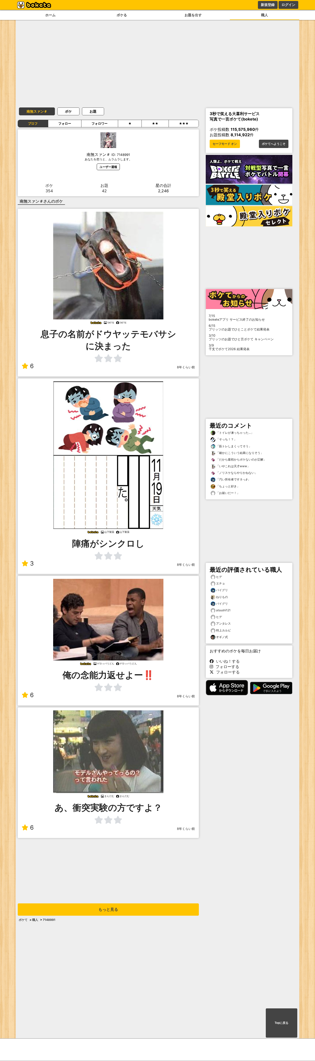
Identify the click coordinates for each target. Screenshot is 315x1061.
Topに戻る (281, 1023)
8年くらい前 (186, 367)
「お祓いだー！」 (227, 493)
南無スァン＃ (37, 111)
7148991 (49, 920)
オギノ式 (222, 637)
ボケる (122, 15)
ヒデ (219, 577)
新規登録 (268, 5)
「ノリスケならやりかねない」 (236, 473)
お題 (93, 111)
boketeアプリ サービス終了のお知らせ (237, 317)
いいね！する (227, 661)
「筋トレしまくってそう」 (233, 446)
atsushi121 (223, 610)
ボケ (68, 111)
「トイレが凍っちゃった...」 (234, 432)
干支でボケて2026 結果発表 (229, 347)
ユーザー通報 (108, 166)
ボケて (23, 920)
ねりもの (222, 597)
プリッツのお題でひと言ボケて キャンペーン (241, 337)
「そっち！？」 (226, 439)
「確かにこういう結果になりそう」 (239, 453)
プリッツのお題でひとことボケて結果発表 (239, 327)
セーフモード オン (225, 144)
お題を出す (193, 15)
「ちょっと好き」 (227, 486)
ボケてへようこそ (273, 144)
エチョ (220, 583)
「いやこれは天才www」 (232, 466)
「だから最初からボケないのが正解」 (240, 459)
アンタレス (223, 623)
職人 (264, 15)
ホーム (50, 15)
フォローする (226, 666)
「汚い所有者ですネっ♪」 (233, 479)
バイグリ (222, 590)
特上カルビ (223, 630)
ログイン (288, 5)
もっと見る (108, 909)
